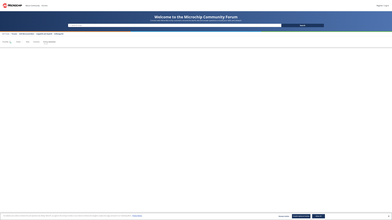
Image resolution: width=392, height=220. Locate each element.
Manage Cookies (284, 216)
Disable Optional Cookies (301, 216)
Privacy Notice (137, 216)
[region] (196, 216)
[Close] (388, 216)
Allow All (318, 216)
